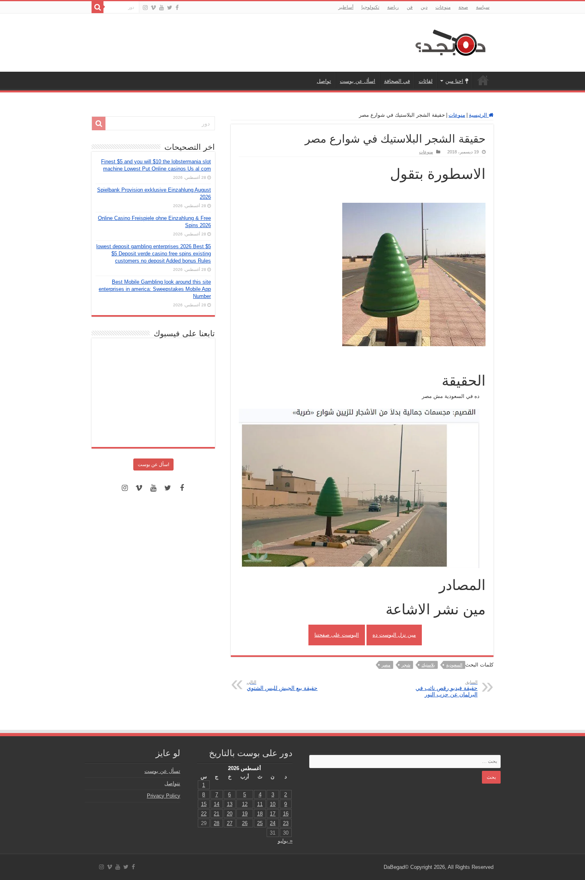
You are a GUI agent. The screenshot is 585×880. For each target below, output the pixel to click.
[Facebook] (177, 7)
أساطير (345, 7)
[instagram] (145, 7)
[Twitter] (169, 7)
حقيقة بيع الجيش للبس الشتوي (282, 685)
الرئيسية (483, 80)
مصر (386, 664)
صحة (463, 7)
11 (260, 804)
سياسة (482, 7)
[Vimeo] (153, 7)
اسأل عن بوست (357, 81)
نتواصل (172, 783)
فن (410, 7)
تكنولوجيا (370, 7)
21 (216, 814)
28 (216, 823)
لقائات (426, 81)
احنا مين (454, 81)
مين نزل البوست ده (394, 635)
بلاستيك (428, 664)
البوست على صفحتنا (336, 635)
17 (272, 814)
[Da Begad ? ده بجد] (450, 41)
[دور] (97, 7)
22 (204, 814)
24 (272, 823)
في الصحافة (397, 81)
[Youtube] (161, 7)
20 (229, 814)
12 (245, 804)
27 (229, 823)
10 (272, 804)
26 (245, 823)
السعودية (454, 664)
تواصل (324, 81)
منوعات (442, 7)
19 (245, 814)
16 (286, 814)
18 (260, 814)
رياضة (393, 7)
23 (286, 823)
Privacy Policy (163, 796)
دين (424, 7)
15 (204, 804)
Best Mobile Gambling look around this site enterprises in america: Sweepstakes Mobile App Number (155, 289)
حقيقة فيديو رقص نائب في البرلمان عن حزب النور (446, 689)
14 (216, 804)
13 (229, 804)
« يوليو (285, 841)
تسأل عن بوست (162, 771)
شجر (406, 664)
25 (260, 823)
